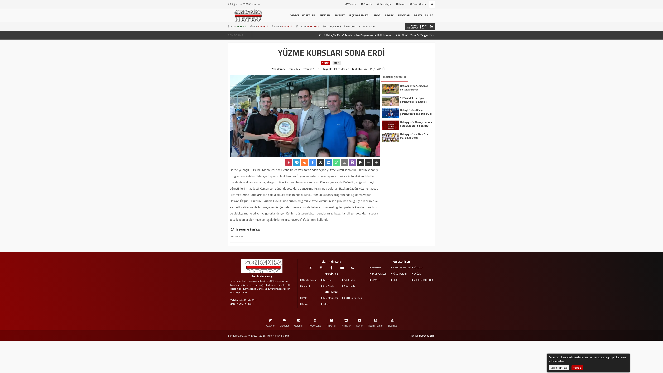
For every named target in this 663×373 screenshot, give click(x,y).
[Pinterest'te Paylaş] (288, 162)
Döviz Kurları (350, 286)
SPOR (377, 15)
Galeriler (368, 4)
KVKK (304, 298)
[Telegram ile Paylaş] (296, 162)
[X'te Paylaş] (320, 162)
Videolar (284, 325)
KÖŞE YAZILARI (400, 273)
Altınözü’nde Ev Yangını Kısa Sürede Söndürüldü (404, 35)
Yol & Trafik (349, 280)
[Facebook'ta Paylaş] (312, 162)
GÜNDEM (324, 15)
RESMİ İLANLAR (423, 15)
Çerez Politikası (330, 298)
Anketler (331, 325)
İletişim (326, 304)
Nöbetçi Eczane (309, 280)
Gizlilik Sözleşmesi (353, 298)
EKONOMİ (404, 15)
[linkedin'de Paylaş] (328, 162)
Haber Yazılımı (427, 335)
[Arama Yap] (432, 4)
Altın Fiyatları (329, 286)
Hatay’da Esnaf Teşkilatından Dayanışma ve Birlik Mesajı (334, 35)
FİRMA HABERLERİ (402, 267)
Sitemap (392, 325)
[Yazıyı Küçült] (368, 162)
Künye (305, 304)
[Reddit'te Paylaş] (304, 162)
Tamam (577, 368)
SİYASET (340, 15)
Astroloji (306, 286)
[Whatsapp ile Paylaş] (336, 162)
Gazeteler (327, 280)
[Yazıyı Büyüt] (376, 162)
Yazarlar (352, 4)
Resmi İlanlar (420, 4)
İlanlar (402, 4)
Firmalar (346, 325)
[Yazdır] (352, 162)
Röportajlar (386, 4)
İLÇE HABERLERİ (359, 15)
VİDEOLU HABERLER (302, 15)
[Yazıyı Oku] (360, 162)
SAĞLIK (389, 15)
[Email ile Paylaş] (344, 162)
